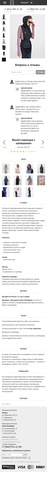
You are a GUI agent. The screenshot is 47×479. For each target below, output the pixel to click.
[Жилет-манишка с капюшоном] (27, 36)
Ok (25, 455)
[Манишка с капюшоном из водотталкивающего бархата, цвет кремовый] (18, 168)
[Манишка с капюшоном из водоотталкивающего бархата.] (41, 168)
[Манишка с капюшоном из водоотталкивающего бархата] (29, 168)
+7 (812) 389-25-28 (13, 9)
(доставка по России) (9, 439)
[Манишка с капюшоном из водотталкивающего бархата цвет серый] (6, 168)
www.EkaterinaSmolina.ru (11, 442)
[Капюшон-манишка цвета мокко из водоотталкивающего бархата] (29, 180)
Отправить (41, 72)
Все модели (6, 404)
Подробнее (37, 300)
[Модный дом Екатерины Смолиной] (11, 2)
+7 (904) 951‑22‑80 (36, 9)
